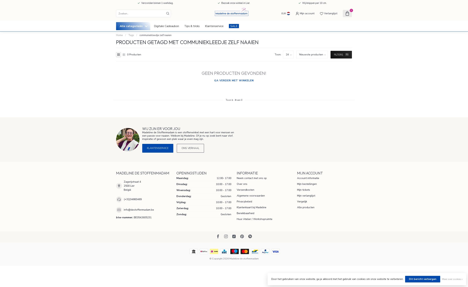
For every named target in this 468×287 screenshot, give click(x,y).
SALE (233, 26)
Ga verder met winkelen (234, 80)
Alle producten (305, 207)
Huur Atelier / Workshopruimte (254, 219)
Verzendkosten (245, 190)
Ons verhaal (190, 148)
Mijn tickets (303, 190)
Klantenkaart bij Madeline (251, 207)
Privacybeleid (244, 201)
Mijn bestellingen (307, 184)
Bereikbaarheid (245, 213)
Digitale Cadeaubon (166, 26)
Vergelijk (302, 201)
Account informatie (308, 178)
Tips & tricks (192, 26)
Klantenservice (214, 26)
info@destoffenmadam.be (139, 210)
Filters (339, 54)
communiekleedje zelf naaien (155, 35)
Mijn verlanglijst (306, 195)
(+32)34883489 (133, 199)
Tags (131, 35)
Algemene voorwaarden (251, 195)
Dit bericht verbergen (422, 279)
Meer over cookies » (452, 279)
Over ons (242, 184)
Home (119, 35)
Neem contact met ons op (252, 178)
